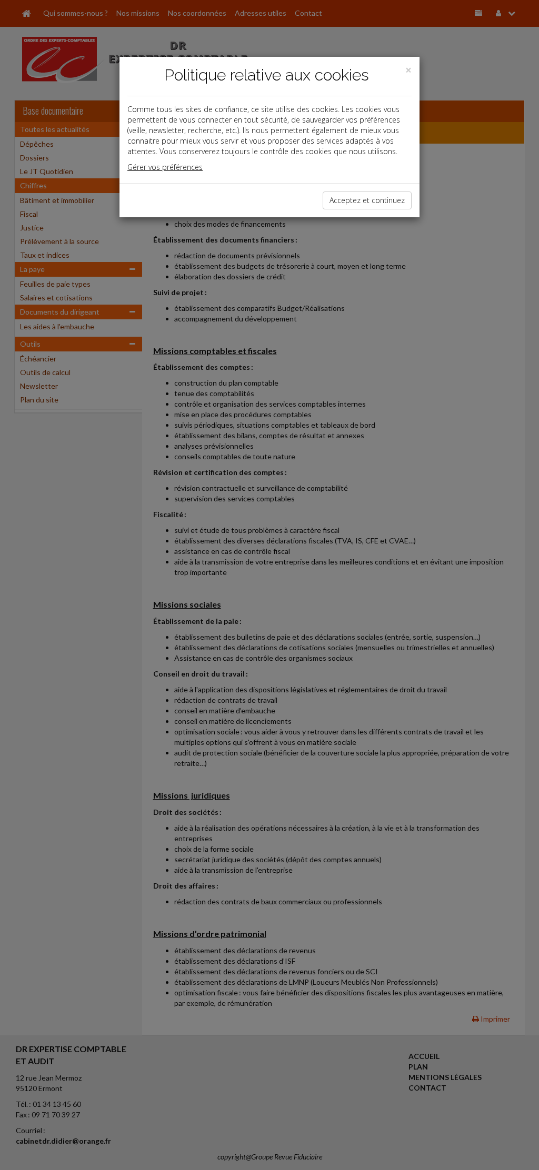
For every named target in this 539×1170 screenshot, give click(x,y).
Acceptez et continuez (367, 200)
